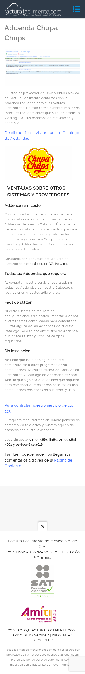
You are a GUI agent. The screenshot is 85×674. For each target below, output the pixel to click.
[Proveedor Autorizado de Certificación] (42, 596)
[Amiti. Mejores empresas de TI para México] (42, 620)
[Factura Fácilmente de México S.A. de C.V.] (33, 9)
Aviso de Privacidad (30, 635)
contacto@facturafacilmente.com (42, 630)
